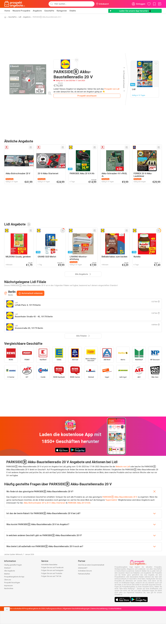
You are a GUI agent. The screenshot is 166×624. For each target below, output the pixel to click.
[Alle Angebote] (29, 224)
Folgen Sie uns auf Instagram (52, 570)
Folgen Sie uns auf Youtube (51, 573)
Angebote (37, 11)
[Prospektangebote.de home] (14, 4)
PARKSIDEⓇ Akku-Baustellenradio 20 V (119, 497)
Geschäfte (49, 11)
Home (7, 11)
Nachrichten (8, 588)
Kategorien (62, 11)
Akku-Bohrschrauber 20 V (35, 503)
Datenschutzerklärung (99, 609)
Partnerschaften (84, 574)
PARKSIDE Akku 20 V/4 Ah (79, 503)
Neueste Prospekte (21, 11)
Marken (7, 574)
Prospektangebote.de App (14, 577)
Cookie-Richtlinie (115, 609)
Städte (72, 11)
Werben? (7, 568)
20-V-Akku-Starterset (55, 503)
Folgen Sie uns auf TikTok (51, 576)
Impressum (8, 586)
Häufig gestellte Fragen (13, 565)
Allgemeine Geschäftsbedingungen (76, 609)
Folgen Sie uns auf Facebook (52, 567)
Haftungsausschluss (54, 609)
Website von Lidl (123, 466)
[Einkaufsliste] (160, 4)
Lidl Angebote (15, 224)
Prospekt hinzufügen (12, 583)
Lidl (20, 17)
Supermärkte (111, 500)
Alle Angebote (9, 571)
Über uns (7, 580)
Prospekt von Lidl (111, 89)
